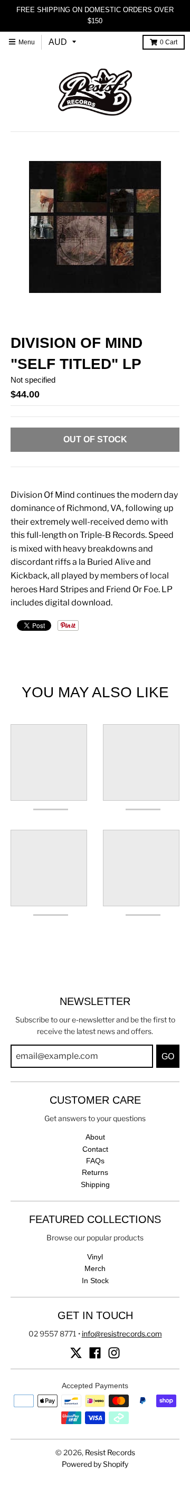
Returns (95, 1172)
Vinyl (95, 1257)
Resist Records (110, 1452)
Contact (95, 1149)
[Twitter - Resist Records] (76, 1353)
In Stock (95, 1280)
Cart (168, 42)
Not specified (33, 379)
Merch (95, 1268)
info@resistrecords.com (122, 1333)
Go (168, 1056)
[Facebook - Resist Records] (95, 1353)
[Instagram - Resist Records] (114, 1353)
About (95, 1137)
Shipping (95, 1184)
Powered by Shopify (95, 1463)
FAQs (95, 1160)
